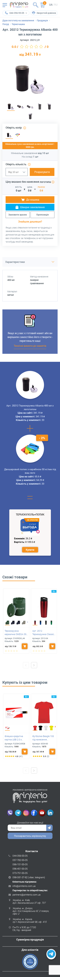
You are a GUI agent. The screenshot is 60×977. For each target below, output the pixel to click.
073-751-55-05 (20, 873)
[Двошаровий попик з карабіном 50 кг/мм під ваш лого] (30, 448)
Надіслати (49, 828)
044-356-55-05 (20, 855)
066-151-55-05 (20, 864)
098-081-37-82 (20, 877)
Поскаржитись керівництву (30, 835)
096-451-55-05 (20, 868)
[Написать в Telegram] (51, 954)
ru (56, 4)
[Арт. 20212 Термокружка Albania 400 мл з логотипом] (11, 107)
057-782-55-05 (20, 860)
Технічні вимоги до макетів (30, 345)
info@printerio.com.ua (24, 886)
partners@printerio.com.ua (26, 894)
